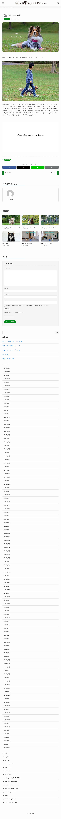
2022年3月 (7, 554)
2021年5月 (7, 589)
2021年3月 (7, 596)
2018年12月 (7, 691)
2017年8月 (7, 748)
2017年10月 (7, 740)
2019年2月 (7, 684)
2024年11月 (7, 442)
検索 (57, 332)
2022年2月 (7, 558)
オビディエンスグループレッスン (11, 345)
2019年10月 (7, 656)
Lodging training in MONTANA (13, 778)
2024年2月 (7, 473)
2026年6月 (7, 375)
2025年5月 (7, 420)
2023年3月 (7, 512)
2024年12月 (7, 438)
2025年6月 (7, 417)
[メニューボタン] (3, 3)
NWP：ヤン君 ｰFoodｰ (8, 358)
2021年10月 (7, 572)
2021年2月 (7, 600)
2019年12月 (7, 649)
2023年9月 (7, 491)
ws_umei (10, 199)
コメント (7, 268)
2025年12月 (7, 396)
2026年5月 (7, 378)
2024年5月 (7, 463)
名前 (6, 288)
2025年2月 (7, 431)
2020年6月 (7, 628)
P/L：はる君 (5, 354)
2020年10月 (7, 614)
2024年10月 (7, 445)
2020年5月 (7, 631)
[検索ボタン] (58, 3)
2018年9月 (7, 702)
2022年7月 (7, 540)
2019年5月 (7, 674)
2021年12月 (7, 565)
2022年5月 (7, 547)
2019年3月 (7, 681)
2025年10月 (7, 403)
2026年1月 (7, 392)
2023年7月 (7, 498)
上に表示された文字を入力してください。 (14, 312)
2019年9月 (7, 660)
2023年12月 (7, 480)
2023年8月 (7, 494)
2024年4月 (7, 466)
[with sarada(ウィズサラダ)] (30, 3)
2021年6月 (7, 586)
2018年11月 (7, 695)
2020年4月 (7, 635)
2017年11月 (7, 737)
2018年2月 (7, 726)
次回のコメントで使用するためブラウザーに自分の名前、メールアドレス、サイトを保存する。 (28, 305)
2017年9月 (7, 744)
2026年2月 (7, 389)
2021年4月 (7, 593)
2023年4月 (7, 508)
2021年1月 (7, 603)
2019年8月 (7, 663)
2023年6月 (7, 501)
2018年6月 (7, 712)
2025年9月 (7, 406)
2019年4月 (7, 677)
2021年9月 (7, 575)
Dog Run (7, 760)
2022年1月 (7, 561)
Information (7, 771)
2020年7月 (7, 624)
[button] (9, 167)
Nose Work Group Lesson (11, 781)
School (6, 795)
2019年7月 (7, 667)
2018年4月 (7, 719)
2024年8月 (7, 452)
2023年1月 (7, 519)
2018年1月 (7, 730)
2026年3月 (7, 385)
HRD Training (8, 767)
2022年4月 (7, 551)
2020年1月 (7, 646)
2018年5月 (7, 716)
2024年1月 (7, 477)
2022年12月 (7, 522)
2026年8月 (7, 368)
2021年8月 (7, 579)
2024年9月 (7, 449)
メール (6, 294)
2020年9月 (7, 617)
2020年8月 (7, 621)
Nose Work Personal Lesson (12, 785)
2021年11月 (7, 568)
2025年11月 (7, 399)
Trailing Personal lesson (11, 802)
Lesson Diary (7, 159)
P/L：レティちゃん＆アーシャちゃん (12, 341)
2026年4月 (7, 382)
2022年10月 (7, 529)
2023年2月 (7, 515)
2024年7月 (7, 456)
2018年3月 (7, 723)
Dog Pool (7, 756)
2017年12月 (7, 733)
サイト (5, 300)
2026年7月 (7, 371)
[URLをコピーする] (52, 167)
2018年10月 (7, 698)
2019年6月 (7, 670)
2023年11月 (7, 484)
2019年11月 (7, 653)
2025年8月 (7, 410)
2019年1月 (7, 688)
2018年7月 (7, 709)
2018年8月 (7, 705)
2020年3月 (7, 638)
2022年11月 (7, 526)
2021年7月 (7, 582)
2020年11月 (7, 610)
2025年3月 (7, 428)
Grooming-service (9, 763)
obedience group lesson (11, 792)
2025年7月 (7, 413)
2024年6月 (7, 459)
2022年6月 (7, 544)
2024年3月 (7, 470)
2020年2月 (7, 642)
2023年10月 (7, 487)
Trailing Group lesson (10, 799)
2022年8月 (7, 537)
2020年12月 (7, 607)
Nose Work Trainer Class (11, 788)
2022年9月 (7, 533)
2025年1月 (7, 435)
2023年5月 (7, 505)
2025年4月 (7, 424)
